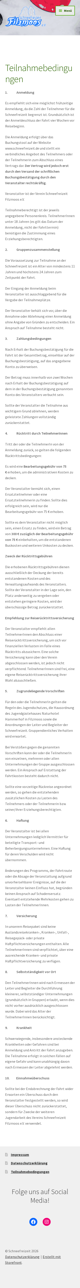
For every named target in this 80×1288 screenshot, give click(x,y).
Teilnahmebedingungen (30, 1171)
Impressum (20, 1154)
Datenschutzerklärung (29, 1163)
